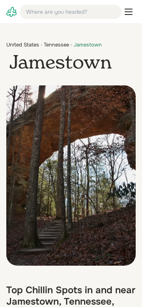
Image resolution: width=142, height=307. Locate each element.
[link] (11, 12)
